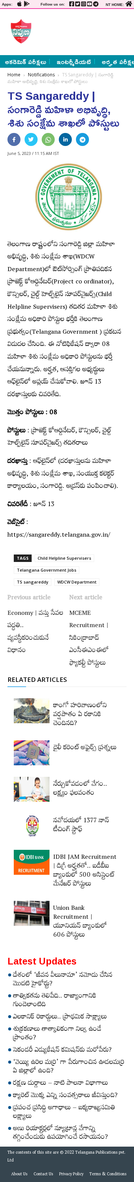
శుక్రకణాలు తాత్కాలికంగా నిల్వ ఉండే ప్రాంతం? (57, 1034)
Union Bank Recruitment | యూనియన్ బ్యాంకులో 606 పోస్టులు (80, 922)
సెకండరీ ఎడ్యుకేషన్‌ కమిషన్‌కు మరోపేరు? (62, 1051)
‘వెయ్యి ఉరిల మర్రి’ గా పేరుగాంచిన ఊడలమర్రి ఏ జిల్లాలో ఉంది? (68, 1067)
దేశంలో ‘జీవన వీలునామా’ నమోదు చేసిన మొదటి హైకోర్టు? (62, 980)
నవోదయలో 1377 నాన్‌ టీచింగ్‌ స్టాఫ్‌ (81, 826)
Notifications (41, 75)
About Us (19, 1174)
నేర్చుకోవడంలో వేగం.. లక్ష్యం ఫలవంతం (80, 789)
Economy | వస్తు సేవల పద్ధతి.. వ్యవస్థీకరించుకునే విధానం (35, 632)
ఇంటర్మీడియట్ (74, 61)
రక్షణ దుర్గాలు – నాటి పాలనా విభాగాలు (60, 1084)
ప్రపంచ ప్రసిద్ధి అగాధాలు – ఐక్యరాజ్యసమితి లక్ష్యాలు (64, 1113)
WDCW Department (76, 582)
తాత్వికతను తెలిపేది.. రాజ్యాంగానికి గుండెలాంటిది (54, 1001)
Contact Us (43, 1174)
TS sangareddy (32, 582)
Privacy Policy (71, 1174)
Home (13, 75)
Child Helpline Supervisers (64, 558)
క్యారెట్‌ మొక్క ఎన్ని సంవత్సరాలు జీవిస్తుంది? (65, 1096)
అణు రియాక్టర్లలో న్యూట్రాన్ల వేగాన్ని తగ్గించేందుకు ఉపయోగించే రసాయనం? (60, 1134)
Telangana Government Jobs (46, 570)
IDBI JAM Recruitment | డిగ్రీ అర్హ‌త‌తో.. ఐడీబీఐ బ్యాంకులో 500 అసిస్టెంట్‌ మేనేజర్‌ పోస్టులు (85, 871)
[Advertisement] (80, 31)
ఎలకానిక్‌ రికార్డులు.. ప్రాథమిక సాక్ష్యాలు (60, 1017)
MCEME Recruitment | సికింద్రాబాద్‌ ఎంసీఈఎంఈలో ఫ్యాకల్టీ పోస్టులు (89, 639)
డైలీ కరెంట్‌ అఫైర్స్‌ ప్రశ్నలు (85, 748)
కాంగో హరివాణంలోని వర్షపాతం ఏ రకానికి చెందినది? (80, 715)
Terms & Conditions (108, 1174)
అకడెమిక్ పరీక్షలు (25, 61)
